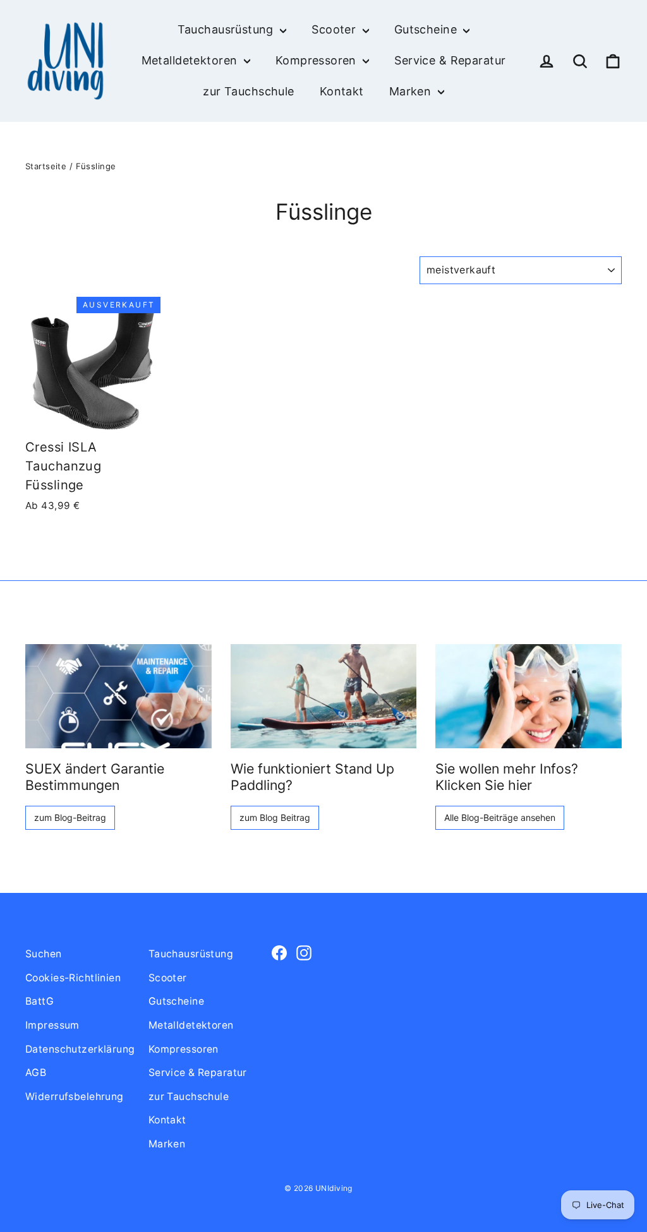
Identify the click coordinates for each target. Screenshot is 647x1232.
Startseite (45, 166)
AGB (35, 1073)
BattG (39, 1001)
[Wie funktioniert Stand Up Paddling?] (324, 696)
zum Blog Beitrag (274, 817)
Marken (412, 91)
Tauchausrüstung (227, 29)
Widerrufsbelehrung (74, 1097)
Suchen (43, 954)
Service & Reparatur (449, 60)
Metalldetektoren (191, 60)
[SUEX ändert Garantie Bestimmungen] (118, 696)
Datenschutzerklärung (77, 1049)
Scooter (335, 29)
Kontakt (342, 91)
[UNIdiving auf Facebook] (279, 951)
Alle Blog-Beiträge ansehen (499, 817)
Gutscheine (427, 29)
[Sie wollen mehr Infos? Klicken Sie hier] (528, 696)
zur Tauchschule (248, 91)
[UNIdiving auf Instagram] (303, 951)
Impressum (52, 1025)
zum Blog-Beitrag (70, 817)
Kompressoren (317, 60)
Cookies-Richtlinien (73, 978)
